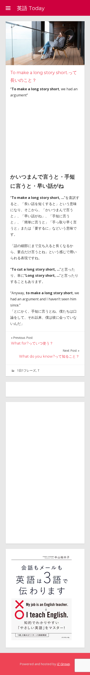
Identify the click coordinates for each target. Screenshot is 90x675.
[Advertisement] (47, 134)
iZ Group (63, 664)
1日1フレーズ (26, 370)
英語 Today (31, 8)
